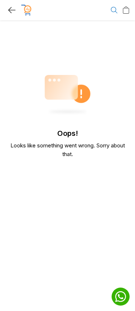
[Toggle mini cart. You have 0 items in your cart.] (126, 10)
